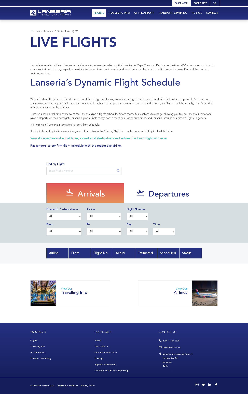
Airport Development (105, 365)
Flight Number (136, 209)
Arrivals (90, 194)
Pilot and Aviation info (105, 352)
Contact (212, 13)
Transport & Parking (172, 13)
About (97, 340)
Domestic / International (62, 209)
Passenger (181, 3)
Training (98, 358)
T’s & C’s (196, 13)
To (88, 224)
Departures (167, 194)
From (49, 224)
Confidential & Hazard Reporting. (111, 371)
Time (156, 224)
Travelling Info (119, 13)
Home (39, 31)
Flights (99, 13)
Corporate (200, 3)
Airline (91, 209)
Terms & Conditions (68, 386)
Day (129, 224)
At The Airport (144, 13)
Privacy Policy (87, 386)
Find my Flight (55, 164)
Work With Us (101, 347)
